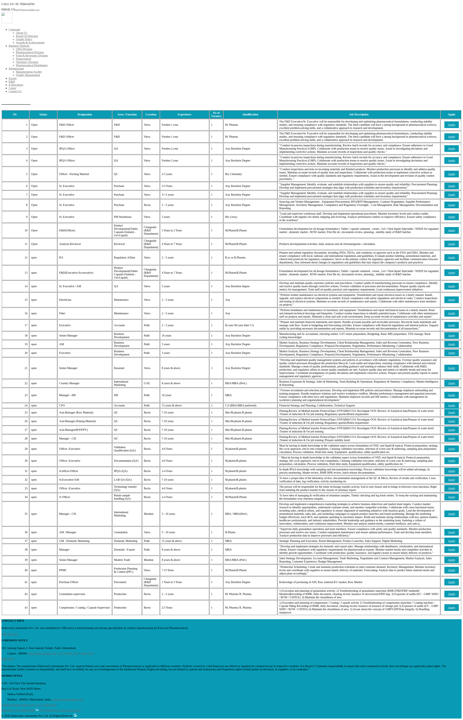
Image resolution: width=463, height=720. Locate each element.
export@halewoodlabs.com (67, 699)
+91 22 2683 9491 (46, 704)
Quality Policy (24, 39)
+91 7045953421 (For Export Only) (59, 710)
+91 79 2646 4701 (68, 653)
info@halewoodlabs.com (27, 9)
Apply (451, 124)
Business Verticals (19, 45)
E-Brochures (16, 84)
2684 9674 (7, 710)
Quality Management (28, 75)
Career (12, 88)
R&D (12, 81)
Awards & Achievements (30, 42)
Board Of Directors (27, 36)
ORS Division (24, 49)
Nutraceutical (23, 58)
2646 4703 (87, 653)
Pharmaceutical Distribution (32, 65)
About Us (21, 32)
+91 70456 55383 (24, 710)
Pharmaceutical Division (30, 52)
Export (12, 78)
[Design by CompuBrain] (75, 715)
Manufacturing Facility (29, 71)
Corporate (14, 29)
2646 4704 (7, 658)
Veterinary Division (27, 62)
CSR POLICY (9, 634)
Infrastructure (16, 68)
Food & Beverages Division (32, 55)
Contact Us (15, 91)
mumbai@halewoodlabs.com (18, 704)
